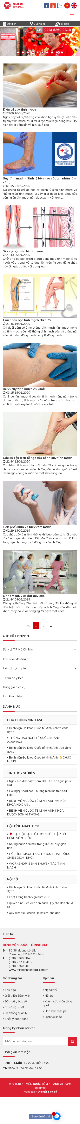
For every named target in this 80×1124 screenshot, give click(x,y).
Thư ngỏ (10, 990)
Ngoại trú (50, 990)
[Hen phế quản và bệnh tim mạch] (40, 503)
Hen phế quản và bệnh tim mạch (27, 527)
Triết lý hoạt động (16, 1019)
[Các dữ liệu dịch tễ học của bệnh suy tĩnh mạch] (40, 434)
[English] (74, 5)
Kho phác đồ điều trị (16, 659)
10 (61, 52)
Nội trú (49, 995)
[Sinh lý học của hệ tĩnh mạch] (40, 227)
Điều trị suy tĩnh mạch (19, 109)
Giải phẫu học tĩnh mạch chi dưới (27, 320)
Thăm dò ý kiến (13, 678)
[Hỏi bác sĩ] (57, 23)
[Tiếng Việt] (67, 5)
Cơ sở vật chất (14, 1007)
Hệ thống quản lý (15, 1013)
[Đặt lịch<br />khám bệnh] (5, 23)
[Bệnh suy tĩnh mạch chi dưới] (40, 365)
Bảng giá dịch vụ (14, 687)
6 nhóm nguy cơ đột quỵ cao (24, 596)
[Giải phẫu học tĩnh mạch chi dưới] (40, 296)
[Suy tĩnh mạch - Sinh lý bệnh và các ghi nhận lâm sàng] (40, 154)
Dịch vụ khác (53, 1017)
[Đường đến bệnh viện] (31, 23)
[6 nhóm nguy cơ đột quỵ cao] (40, 572)
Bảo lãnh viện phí (55, 1011)
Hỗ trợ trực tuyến (14, 668)
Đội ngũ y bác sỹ (15, 1001)
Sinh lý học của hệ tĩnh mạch (24, 251)
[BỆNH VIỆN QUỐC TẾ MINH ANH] (14, 5)
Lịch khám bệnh (13, 696)
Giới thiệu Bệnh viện (17, 995)
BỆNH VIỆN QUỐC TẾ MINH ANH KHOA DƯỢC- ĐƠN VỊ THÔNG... (35, 812)
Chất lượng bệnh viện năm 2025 (30, 897)
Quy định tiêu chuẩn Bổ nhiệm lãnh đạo (34, 913)
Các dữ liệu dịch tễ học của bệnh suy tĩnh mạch (37, 458)
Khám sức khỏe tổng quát (57, 1003)
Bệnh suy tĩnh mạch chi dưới (24, 389)
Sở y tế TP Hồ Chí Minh (18, 649)
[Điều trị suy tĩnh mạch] (40, 85)
